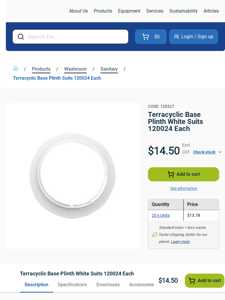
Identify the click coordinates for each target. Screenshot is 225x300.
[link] (37, 11)
